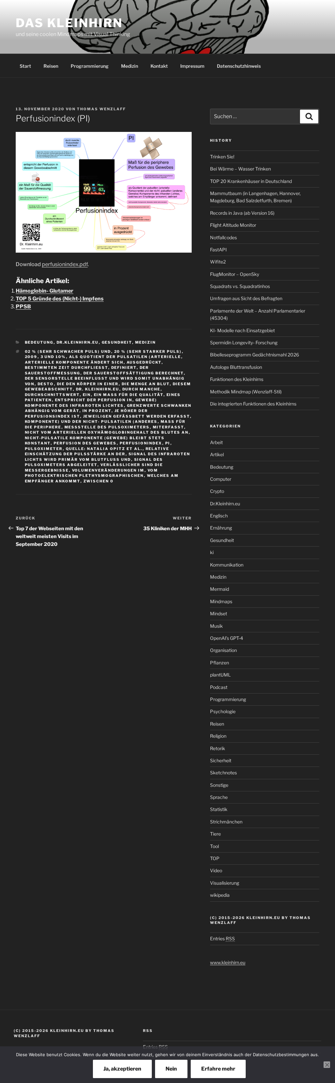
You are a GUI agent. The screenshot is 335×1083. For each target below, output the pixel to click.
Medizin (129, 66)
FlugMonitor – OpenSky (234, 274)
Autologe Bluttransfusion (236, 367)
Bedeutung (39, 342)
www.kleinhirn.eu (227, 962)
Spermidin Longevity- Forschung (243, 342)
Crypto (217, 491)
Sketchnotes (223, 772)
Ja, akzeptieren (122, 1069)
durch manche (141, 389)
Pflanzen (219, 662)
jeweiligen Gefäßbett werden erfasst (136, 416)
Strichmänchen (226, 821)
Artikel (217, 454)
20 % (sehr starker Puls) (148, 351)
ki (212, 552)
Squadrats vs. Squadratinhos (240, 286)
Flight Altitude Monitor (233, 225)
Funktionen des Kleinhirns (236, 379)
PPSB (23, 306)
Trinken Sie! (222, 156)
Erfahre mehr (218, 1069)
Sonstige (219, 785)
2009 (31, 356)
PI (167, 443)
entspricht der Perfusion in (93, 400)
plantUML (220, 674)
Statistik (218, 809)
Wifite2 (218, 261)
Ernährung (221, 528)
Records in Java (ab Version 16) (242, 213)
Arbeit (216, 442)
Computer (220, 479)
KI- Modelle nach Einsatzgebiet (242, 330)
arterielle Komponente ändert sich (74, 362)
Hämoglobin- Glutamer (44, 291)
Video (216, 870)
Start (25, 66)
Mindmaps (221, 601)
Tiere (215, 834)
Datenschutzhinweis (239, 66)
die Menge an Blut (146, 384)
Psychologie (223, 711)
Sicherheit (220, 760)
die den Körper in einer (88, 384)
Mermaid (219, 589)
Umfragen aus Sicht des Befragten (246, 298)
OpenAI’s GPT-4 (226, 638)
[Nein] (327, 1064)
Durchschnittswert (52, 394)
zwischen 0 (98, 481)
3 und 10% (53, 356)
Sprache (219, 797)
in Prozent (97, 410)
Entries (222, 938)
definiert (124, 367)
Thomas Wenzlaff (101, 109)
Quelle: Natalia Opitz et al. (104, 448)
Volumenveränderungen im (108, 470)
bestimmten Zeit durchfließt (66, 367)
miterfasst (168, 427)
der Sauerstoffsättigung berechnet (133, 373)
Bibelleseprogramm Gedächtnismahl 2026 (254, 354)
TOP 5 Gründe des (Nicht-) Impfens (60, 299)
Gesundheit (117, 342)
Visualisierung (224, 883)
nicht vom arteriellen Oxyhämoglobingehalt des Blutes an (107, 432)
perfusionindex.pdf (65, 264)
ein (87, 394)
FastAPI (218, 249)
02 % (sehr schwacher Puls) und (68, 351)
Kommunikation (226, 565)
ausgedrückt (144, 362)
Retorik (217, 748)
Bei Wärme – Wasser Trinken (240, 168)
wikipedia (220, 895)
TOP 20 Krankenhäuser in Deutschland (251, 181)
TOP (215, 858)
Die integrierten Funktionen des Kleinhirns (253, 403)
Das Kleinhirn (69, 23)
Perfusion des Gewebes (85, 443)
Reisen (51, 66)
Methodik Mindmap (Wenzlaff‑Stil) (246, 391)
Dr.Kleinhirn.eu (78, 342)
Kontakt (159, 66)
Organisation (223, 650)
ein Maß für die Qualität (129, 394)
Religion (218, 736)
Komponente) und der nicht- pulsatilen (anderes (91, 421)
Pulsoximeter (44, 448)
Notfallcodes (223, 237)
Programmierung (90, 66)
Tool (214, 846)
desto (46, 384)
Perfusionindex (141, 443)
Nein (171, 1069)
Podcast (218, 687)
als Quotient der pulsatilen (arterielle (125, 356)
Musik (216, 626)
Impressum (192, 66)
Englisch (219, 515)
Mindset (218, 613)
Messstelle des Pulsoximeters (107, 427)
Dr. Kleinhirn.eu (97, 389)
